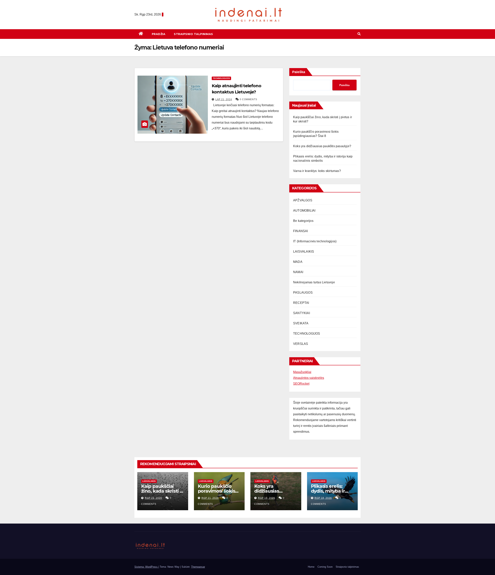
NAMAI (298, 272)
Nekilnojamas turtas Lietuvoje (314, 282)
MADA (297, 261)
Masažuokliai (302, 372)
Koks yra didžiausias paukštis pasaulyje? (322, 146)
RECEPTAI (301, 302)
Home (311, 566)
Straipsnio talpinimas (193, 34)
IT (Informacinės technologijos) (314, 241)
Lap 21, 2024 (223, 99)
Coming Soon (325, 566)
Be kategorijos (303, 220)
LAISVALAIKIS (303, 251)
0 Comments (248, 99)
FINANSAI (300, 231)
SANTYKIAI (301, 313)
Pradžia (159, 34)
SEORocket (301, 383)
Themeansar (198, 566)
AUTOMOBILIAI (304, 210)
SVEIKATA (301, 323)
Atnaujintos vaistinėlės (308, 377)
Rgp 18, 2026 (323, 498)
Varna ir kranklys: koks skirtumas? (317, 171)
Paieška (298, 72)
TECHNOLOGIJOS (221, 78)
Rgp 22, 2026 (153, 498)
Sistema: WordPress (146, 566)
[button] (359, 34)
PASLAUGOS (303, 292)
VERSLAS (300, 343)
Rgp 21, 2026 (210, 498)
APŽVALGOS (302, 200)
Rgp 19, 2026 (266, 498)
